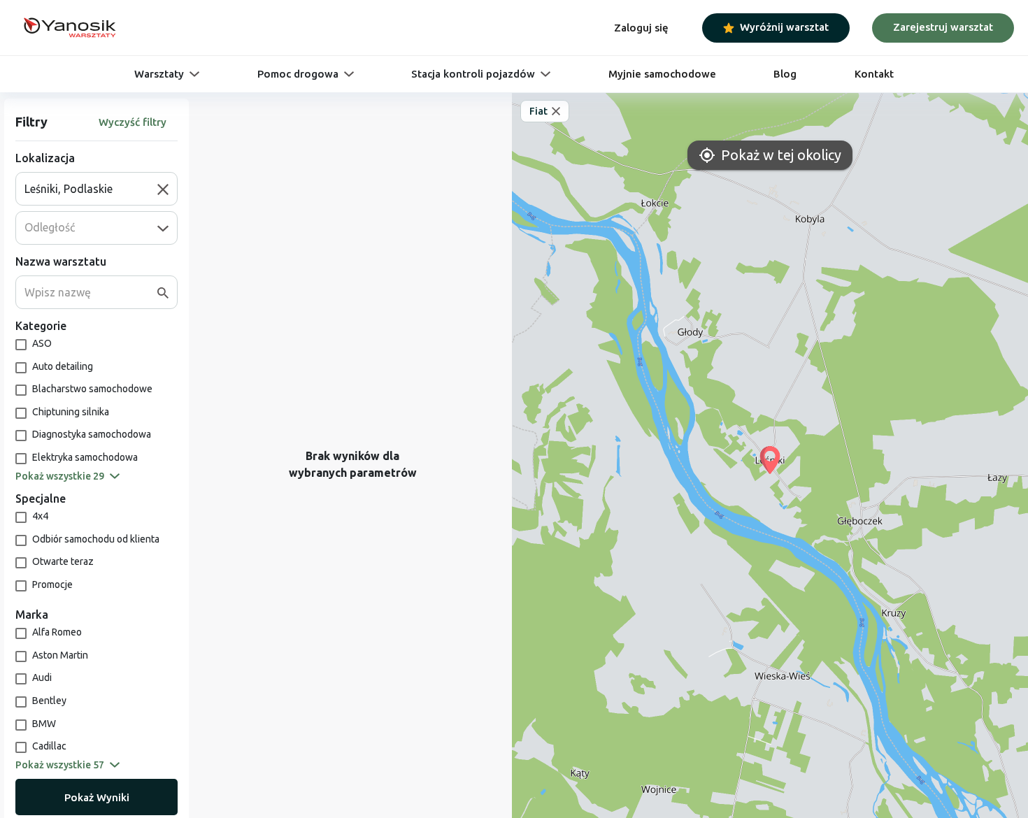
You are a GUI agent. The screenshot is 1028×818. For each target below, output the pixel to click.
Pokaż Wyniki (96, 797)
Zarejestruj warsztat (943, 27)
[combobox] (90, 188)
